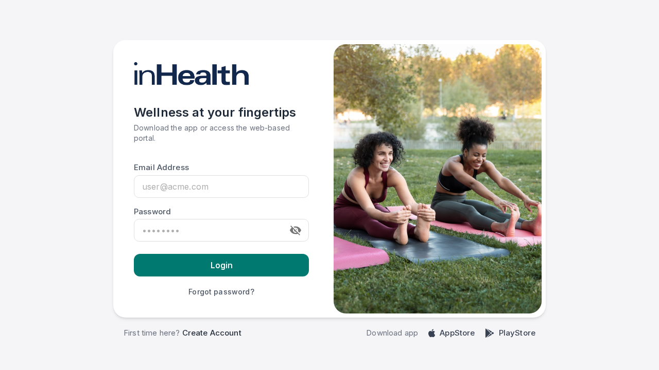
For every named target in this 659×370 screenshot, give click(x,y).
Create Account (211, 333)
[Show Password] (295, 230)
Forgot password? (221, 291)
